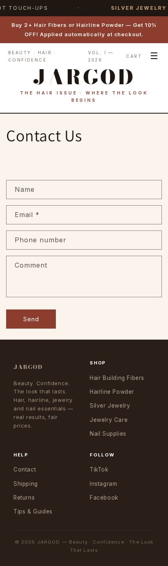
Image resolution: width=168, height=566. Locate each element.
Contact (24, 469)
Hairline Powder (112, 391)
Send (31, 319)
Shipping (25, 483)
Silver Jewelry (110, 405)
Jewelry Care (109, 420)
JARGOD (27, 367)
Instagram (103, 483)
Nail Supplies (108, 433)
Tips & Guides (33, 511)
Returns (24, 497)
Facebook (104, 497)
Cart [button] (134, 56)
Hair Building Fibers (117, 378)
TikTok (99, 469)
